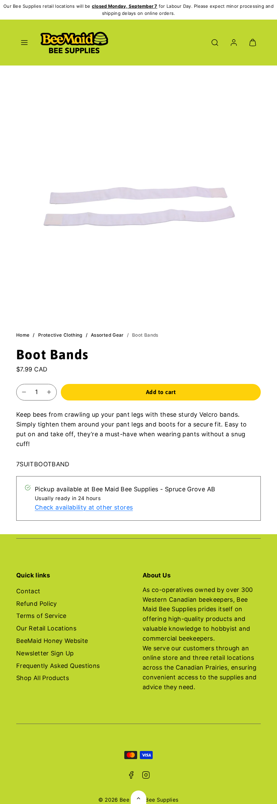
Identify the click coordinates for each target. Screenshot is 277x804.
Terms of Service (41, 615)
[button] (24, 42)
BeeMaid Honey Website (52, 640)
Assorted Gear (107, 335)
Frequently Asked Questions (58, 665)
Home (22, 335)
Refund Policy (36, 603)
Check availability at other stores (84, 507)
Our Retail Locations (46, 628)
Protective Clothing (60, 335)
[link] (234, 42)
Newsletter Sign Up (45, 653)
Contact (28, 591)
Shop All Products (42, 677)
